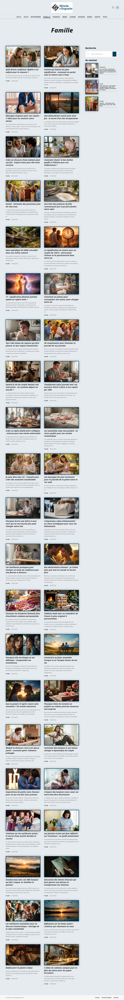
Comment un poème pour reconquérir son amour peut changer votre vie (61, 299)
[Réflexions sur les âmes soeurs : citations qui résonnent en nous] (61, 910)
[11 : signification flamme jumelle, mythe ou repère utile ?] (23, 283)
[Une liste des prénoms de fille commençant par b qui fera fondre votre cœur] (61, 191)
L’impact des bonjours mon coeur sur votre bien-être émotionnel (61, 793)
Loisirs (101, 84)
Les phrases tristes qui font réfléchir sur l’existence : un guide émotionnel (61, 834)
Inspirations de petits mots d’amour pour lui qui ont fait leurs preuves (22, 793)
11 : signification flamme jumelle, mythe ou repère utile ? (21, 298)
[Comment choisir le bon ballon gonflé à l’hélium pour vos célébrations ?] (61, 146)
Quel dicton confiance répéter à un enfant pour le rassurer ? (22, 70)
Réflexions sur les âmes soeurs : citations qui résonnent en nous (59, 925)
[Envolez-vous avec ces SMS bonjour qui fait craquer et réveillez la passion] (23, 866)
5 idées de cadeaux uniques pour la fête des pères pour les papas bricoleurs (60, 970)
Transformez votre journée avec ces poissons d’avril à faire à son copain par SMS (61, 387)
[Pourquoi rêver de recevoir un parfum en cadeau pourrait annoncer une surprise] (61, 690)
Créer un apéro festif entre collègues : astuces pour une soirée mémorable (23, 432)
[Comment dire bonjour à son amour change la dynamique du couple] (61, 734)
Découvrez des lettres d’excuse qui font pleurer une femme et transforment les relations (60, 882)
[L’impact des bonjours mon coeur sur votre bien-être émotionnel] (61, 779)
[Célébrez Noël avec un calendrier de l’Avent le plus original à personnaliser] (61, 600)
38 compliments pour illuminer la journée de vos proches (60, 344)
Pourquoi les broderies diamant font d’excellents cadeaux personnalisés (23, 614)
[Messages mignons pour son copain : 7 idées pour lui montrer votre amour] (23, 102)
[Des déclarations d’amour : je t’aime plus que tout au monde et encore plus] (61, 554)
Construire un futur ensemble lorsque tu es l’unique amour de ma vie (60, 660)
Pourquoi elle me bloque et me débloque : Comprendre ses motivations (20, 660)
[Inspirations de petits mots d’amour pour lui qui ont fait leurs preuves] (23, 779)
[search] (113, 7)
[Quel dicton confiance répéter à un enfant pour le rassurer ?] (23, 56)
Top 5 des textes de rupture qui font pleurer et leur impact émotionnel (22, 344)
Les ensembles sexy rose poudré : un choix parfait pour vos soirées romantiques (61, 433)
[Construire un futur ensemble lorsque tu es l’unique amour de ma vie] (61, 644)
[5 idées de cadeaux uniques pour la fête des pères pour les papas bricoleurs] (61, 954)
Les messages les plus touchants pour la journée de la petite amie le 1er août (60, 479)
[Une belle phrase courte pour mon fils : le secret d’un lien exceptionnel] (61, 102)
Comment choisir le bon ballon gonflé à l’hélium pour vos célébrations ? (58, 162)
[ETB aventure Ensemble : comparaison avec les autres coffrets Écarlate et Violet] (92, 87)
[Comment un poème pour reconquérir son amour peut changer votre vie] (61, 283)
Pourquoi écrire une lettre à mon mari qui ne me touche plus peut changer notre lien (21, 523)
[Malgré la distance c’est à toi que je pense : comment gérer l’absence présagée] (23, 734)
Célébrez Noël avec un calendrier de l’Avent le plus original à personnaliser (61, 616)
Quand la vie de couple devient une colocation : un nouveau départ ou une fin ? (22, 387)
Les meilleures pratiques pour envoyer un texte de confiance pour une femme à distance (22, 570)
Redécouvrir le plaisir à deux (19, 967)
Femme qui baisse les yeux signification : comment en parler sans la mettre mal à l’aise (60, 72)
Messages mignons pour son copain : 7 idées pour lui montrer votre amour (23, 118)
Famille (8, 81)
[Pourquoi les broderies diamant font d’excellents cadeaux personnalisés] (23, 600)
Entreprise (102, 67)
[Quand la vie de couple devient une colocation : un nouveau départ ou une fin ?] (23, 371)
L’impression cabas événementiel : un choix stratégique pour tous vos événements (60, 523)
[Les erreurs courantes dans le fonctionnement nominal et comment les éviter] (92, 70)
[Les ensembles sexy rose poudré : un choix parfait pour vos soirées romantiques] (61, 417)
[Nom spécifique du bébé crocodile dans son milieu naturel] (23, 237)
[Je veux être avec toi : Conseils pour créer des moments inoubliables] (23, 464)
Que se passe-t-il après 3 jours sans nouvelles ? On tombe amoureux (22, 705)
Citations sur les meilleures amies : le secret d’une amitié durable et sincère (22, 836)
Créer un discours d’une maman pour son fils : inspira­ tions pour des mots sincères (23, 162)
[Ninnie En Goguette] (62, 7)
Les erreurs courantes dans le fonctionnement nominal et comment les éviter (108, 71)
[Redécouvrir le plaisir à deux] (23, 954)
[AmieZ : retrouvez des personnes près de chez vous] (23, 191)
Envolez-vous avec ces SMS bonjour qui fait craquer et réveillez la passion (22, 882)
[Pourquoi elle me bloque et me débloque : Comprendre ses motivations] (23, 644)
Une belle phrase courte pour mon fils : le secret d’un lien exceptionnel (61, 117)
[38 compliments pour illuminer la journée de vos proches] (61, 330)
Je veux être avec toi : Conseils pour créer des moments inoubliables (22, 478)
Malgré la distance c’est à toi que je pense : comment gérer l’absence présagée (22, 750)
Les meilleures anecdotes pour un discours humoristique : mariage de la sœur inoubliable (22, 926)
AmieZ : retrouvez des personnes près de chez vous (23, 205)
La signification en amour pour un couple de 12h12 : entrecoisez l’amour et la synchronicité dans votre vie (60, 254)
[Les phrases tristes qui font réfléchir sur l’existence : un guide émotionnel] (61, 820)
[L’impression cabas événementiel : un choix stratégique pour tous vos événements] (61, 508)
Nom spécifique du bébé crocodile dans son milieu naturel (22, 251)
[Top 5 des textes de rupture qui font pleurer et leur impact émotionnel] (23, 330)
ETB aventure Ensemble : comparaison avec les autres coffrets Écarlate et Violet (108, 88)
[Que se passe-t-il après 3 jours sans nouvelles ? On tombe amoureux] (23, 690)
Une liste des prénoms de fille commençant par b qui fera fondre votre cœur (60, 206)
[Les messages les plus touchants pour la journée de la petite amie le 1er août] (61, 464)
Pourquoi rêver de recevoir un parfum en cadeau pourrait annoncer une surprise (61, 706)
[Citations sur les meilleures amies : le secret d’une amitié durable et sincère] (23, 820)
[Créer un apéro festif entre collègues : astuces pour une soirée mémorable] (23, 417)
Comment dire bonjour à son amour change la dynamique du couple (61, 749)
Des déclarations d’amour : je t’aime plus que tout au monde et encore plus (61, 570)
